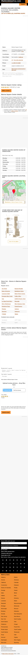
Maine (15, 600)
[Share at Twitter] (14, 80)
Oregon (16, 624)
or (14, 385)
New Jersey (4, 616)
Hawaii (15, 590)
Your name (6, 374)
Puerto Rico (17, 626)
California (3, 582)
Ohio (15, 621)
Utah (15, 634)
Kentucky (16, 598)
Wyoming (16, 642)
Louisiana (3, 600)
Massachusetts (18, 603)
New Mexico (17, 616)
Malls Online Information (8, 653)
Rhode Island (4, 629)
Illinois (15, 593)
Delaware (16, 585)
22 (12, 60)
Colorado (16, 582)
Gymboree (4, 320)
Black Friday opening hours (7, 551)
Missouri (16, 608)
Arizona (3, 579)
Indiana (3, 595)
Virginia (16, 637)
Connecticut (4, 585)
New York (3, 619)
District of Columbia (6, 587)
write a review (14, 111)
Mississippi (4, 608)
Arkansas (16, 579)
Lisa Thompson (19, 73)
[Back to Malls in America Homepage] (12, 1)
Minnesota (16, 606)
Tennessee (16, 632)
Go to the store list (18, 60)
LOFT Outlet (18, 320)
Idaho (2, 593)
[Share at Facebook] (12, 80)
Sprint (16, 322)
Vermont (3, 637)
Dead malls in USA (5, 555)
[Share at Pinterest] (16, 80)
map (22, 51)
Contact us (3, 645)
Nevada (3, 613)
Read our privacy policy (6, 648)
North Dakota (4, 621)
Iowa (15, 595)
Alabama (3, 577)
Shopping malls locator (6, 553)
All (21, 571)
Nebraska (16, 611)
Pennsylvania (4, 626)
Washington (4, 640)
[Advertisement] (14, 30)
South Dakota (4, 632)
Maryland (3, 603)
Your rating (3, 394)
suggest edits (18, 74)
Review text (6, 368)
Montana (3, 611)
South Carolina (17, 629)
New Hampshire (18, 613)
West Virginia (17, 640)
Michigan (3, 606)
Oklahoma (3, 624)
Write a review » (6, 90)
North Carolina (17, 619)
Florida (15, 587)
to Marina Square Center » (14, 202)
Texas (2, 634)
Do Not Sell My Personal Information (8, 650)
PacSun (4, 322)
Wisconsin (3, 642)
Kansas (3, 598)
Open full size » (14, 241)
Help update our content (7, 647)
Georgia (3, 590)
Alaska (15, 577)
